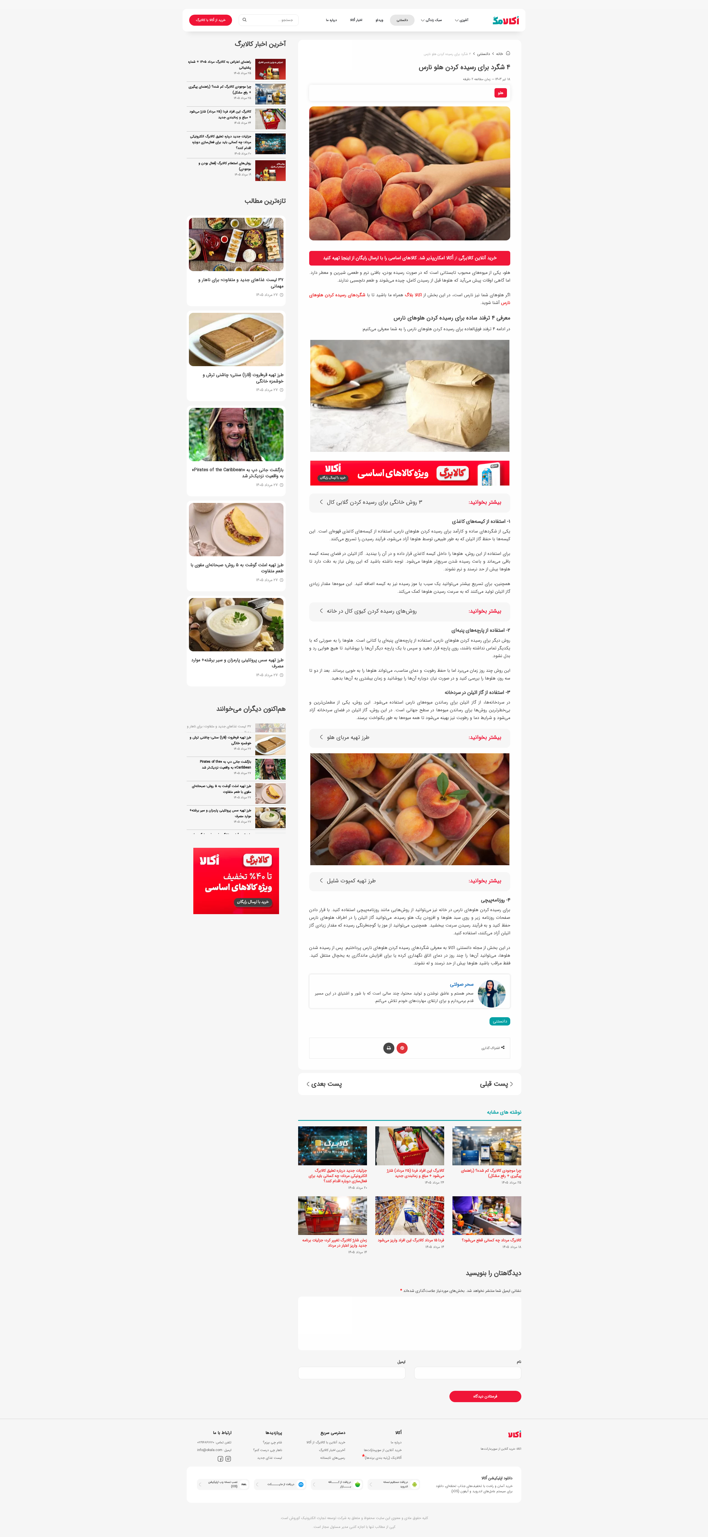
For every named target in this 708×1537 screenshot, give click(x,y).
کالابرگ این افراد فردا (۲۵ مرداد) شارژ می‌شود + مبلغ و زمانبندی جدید (415, 1173)
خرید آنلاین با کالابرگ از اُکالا (325, 1442)
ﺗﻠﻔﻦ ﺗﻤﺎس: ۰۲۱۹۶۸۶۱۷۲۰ (214, 1442)
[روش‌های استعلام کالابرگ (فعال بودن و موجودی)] (270, 170)
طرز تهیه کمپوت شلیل (351, 881)
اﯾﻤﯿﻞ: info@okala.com (214, 1450)
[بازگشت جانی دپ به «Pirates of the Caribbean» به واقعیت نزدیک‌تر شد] (236, 434)
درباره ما (331, 20)
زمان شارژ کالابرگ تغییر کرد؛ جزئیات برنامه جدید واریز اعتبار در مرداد (334, 1243)
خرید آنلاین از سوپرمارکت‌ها (383, 1450)
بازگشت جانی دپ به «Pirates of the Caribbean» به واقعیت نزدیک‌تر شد (225, 757)
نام (519, 1362)
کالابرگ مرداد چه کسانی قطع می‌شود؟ (491, 1240)
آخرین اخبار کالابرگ (332, 1450)
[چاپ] (388, 1048)
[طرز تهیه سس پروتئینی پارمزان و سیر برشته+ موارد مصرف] (236, 624)
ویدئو (379, 20)
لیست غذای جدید (269, 1457)
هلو (500, 93)
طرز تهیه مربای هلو (348, 738)
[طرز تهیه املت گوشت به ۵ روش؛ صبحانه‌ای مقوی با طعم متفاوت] (236, 529)
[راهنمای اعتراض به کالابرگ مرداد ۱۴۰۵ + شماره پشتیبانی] (270, 69)
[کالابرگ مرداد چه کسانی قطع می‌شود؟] (486, 1215)
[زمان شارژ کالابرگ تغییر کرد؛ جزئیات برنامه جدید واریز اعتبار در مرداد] (332, 1215)
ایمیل (401, 1362)
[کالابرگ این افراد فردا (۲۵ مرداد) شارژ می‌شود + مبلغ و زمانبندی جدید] (409, 1145)
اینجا (345, 258)
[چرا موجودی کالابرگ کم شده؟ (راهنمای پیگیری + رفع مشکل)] (486, 1145)
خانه (500, 54)
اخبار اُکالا (356, 20)
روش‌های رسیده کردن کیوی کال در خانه (372, 611)
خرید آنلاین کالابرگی (478, 258)
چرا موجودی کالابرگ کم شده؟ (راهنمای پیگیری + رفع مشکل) (491, 1173)
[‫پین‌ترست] (402, 1048)
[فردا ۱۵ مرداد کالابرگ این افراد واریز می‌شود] (409, 1215)
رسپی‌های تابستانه (332, 1457)
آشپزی (464, 20)
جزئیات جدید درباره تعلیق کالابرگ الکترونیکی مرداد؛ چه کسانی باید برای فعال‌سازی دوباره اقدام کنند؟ (338, 1176)
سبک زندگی (434, 20)
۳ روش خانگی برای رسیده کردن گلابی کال (374, 503)
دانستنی (402, 20)
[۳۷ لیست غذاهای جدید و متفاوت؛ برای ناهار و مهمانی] (236, 244)
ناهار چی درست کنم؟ (267, 1450)
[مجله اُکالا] (506, 20)
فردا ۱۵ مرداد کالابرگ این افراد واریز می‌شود (411, 1240)
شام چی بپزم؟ (272, 1442)
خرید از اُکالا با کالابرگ (210, 20)
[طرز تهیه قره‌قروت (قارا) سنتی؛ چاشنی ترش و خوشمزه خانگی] (236, 339)
